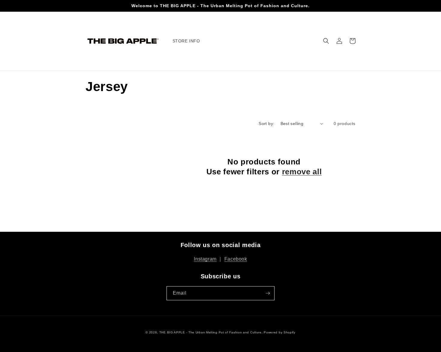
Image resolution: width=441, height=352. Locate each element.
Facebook (235, 259)
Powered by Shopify (280, 332)
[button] (326, 40)
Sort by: (266, 123)
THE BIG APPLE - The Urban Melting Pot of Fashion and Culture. (211, 332)
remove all (302, 171)
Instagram (205, 259)
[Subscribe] (267, 293)
